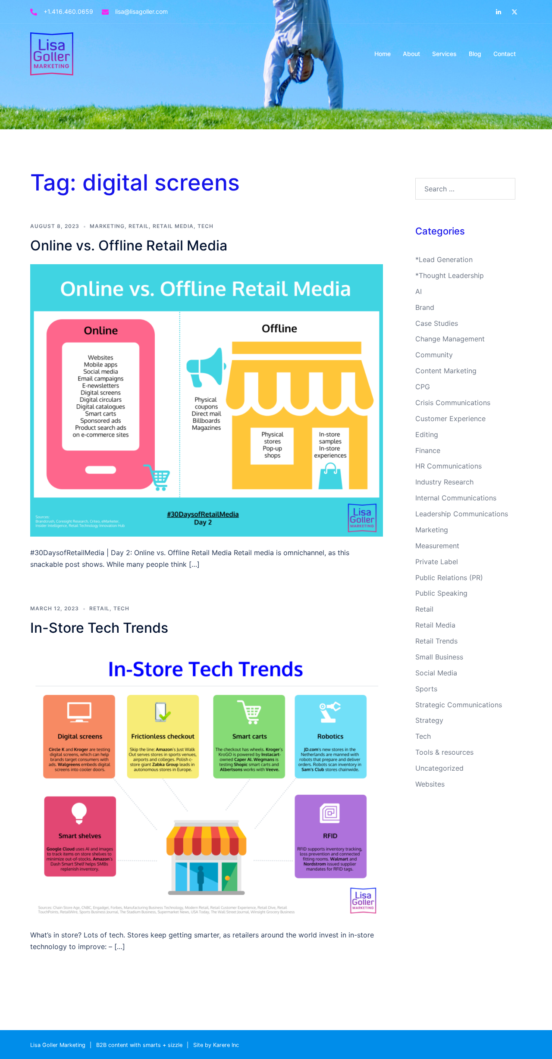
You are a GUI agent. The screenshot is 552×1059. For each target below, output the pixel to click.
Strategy (429, 720)
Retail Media (173, 226)
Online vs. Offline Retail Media (128, 245)
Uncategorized (439, 768)
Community (434, 354)
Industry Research (444, 482)
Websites (430, 784)
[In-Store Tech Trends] (206, 782)
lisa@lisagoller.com (141, 11)
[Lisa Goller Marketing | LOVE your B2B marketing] (51, 53)
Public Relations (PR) (449, 577)
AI (418, 291)
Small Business (439, 657)
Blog (475, 53)
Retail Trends (436, 641)
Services (444, 53)
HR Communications (448, 466)
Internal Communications (455, 498)
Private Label (436, 561)
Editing (426, 434)
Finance (427, 450)
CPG (422, 386)
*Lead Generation (444, 259)
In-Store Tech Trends (99, 627)
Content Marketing (446, 370)
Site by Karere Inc (216, 1045)
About (411, 53)
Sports (426, 688)
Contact (504, 53)
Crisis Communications (452, 402)
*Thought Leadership (449, 275)
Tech (205, 226)
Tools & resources (444, 752)
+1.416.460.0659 (68, 11)
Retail (139, 226)
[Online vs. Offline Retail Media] (206, 399)
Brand (424, 307)
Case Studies (436, 323)
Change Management (450, 338)
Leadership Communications (461, 513)
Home (382, 53)
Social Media (436, 673)
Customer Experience (450, 418)
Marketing (107, 226)
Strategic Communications (458, 704)
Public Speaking (441, 593)
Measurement (437, 545)
